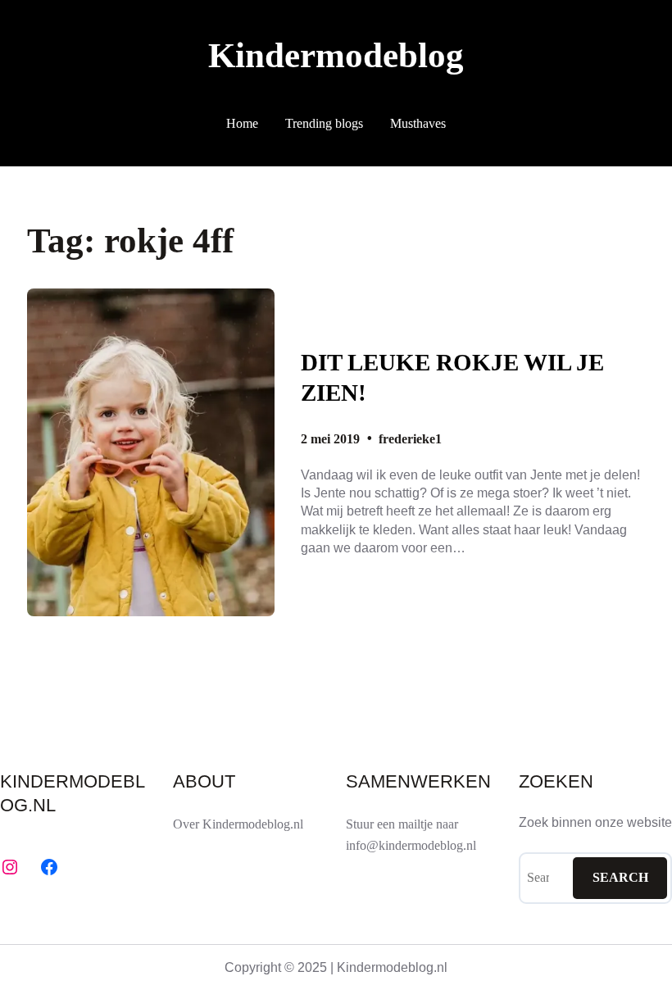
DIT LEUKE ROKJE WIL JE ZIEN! (452, 378)
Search (620, 877)
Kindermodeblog (336, 55)
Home (242, 123)
